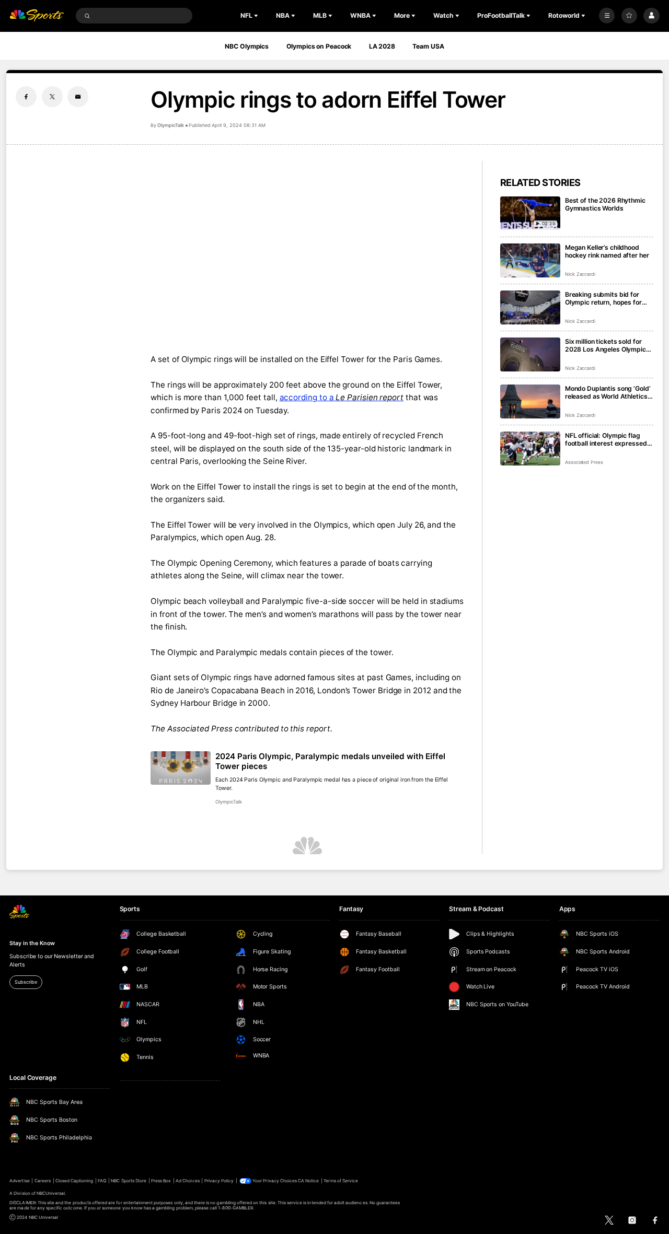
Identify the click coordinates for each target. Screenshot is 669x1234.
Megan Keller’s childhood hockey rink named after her (607, 251)
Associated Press (584, 462)
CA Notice (308, 1180)
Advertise (19, 1180)
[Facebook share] (26, 96)
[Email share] (77, 96)
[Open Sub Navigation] (257, 16)
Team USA (428, 46)
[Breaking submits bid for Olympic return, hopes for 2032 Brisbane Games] (530, 307)
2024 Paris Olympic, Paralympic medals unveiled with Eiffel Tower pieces (330, 761)
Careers (42, 1180)
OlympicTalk (170, 125)
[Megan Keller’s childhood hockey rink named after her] (530, 260)
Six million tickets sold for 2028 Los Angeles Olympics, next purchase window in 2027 (608, 345)
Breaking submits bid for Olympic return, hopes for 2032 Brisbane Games (603, 298)
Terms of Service (341, 1180)
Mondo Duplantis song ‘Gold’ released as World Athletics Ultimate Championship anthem (608, 392)
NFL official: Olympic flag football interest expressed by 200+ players (606, 439)
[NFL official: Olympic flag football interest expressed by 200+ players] (530, 448)
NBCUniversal (51, 1193)
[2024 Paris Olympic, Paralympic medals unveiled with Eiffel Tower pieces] (181, 768)
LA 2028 (382, 46)
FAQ (102, 1180)
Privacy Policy (219, 1180)
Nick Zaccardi (580, 274)
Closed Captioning (74, 1180)
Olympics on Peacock (319, 46)
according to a (342, 397)
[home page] (36, 16)
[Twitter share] (52, 96)
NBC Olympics (247, 46)
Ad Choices (187, 1180)
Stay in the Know (31, 943)
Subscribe (26, 982)
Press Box (161, 1180)
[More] (607, 16)
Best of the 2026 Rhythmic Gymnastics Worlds (605, 204)
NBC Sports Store (128, 1180)
